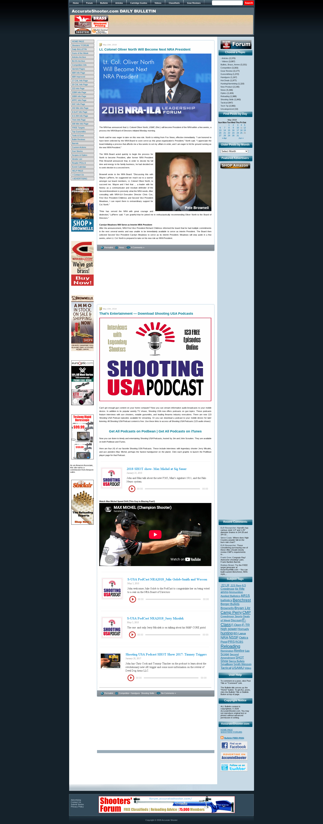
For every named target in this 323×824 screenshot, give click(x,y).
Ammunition (236, 592)
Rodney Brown (227, 565)
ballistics (226, 600)
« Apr (224, 138)
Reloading (225, 96)
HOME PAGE (78, 41)
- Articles (224, 58)
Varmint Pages (78, 69)
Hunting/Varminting (229, 83)
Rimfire (239, 650)
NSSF (234, 637)
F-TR (246, 625)
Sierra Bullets (236, 661)
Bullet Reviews (78, 139)
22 (229, 133)
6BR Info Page (78, 73)
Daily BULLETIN (79, 49)
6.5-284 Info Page (80, 116)
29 (229, 135)
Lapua (242, 633)
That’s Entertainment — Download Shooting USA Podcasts (146, 313)
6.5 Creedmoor (233, 587)
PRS (231, 642)
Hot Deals (225, 80)
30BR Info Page (79, 96)
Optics (224, 93)
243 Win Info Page (80, 108)
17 (238, 130)
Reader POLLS (79, 163)
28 (225, 135)
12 (245, 128)
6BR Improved (78, 77)
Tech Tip (224, 106)
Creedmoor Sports (231, 616)
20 (220, 133)
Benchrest (242, 600)
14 (225, 130)
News (121, 247)
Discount (236, 620)
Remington (227, 650)
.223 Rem (236, 585)
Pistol (224, 641)
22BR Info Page (79, 92)
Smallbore (227, 664)
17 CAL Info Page (80, 81)
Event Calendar (79, 167)
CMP (246, 612)
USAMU (238, 668)
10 (238, 128)
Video (247, 668)
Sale (247, 650)
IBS (235, 633)
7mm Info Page (79, 120)
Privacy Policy (77, 807)
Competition (124, 693)
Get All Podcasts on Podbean (132, 431)
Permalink (108, 247)
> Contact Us (78, 175)
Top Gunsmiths (79, 131)
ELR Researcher (228, 528)
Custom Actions (79, 147)
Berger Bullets (230, 604)
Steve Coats (226, 538)
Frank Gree (226, 557)
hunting (227, 633)
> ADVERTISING (79, 178)
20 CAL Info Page (80, 84)
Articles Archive (79, 57)
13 (220, 130)
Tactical (224, 103)
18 (241, 130)
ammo (224, 592)
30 (233, 135)
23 (233, 133)
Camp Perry (231, 612)
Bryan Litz (242, 608)
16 (233, 130)
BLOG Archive (78, 61)
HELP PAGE (77, 171)
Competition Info (79, 65)
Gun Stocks (77, 151)
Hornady (243, 629)
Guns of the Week (80, 53)
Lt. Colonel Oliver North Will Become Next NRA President (144, 49)
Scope (225, 654)
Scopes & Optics (79, 155)
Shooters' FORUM (80, 45)
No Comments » (168, 693)
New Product (226, 87)
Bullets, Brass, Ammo (230, 64)
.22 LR (225, 585)
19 (245, 130)
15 (229, 130)
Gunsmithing (226, 74)
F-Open (236, 625)
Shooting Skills (147, 693)
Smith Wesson (242, 664)
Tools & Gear (78, 135)
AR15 (245, 596)
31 (238, 135)
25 (241, 133)
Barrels (75, 143)
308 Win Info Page (80, 124)
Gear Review (227, 71)
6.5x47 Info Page (79, 112)
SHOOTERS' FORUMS (231, 732)
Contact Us (76, 802)
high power (229, 629)
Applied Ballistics (230, 595)
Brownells (227, 608)
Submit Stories (77, 804)
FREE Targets (78, 128)
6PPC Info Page (79, 100)
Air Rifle (239, 588)
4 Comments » (137, 247)
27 (220, 135)
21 (225, 133)
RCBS (239, 641)
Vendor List (77, 159)
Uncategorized (227, 109)
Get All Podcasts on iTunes (180, 431)
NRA (224, 637)
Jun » (241, 138)
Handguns (135, 693)
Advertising (76, 800)
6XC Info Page (78, 104)
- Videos (224, 61)
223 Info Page (78, 88)
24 (238, 133)
